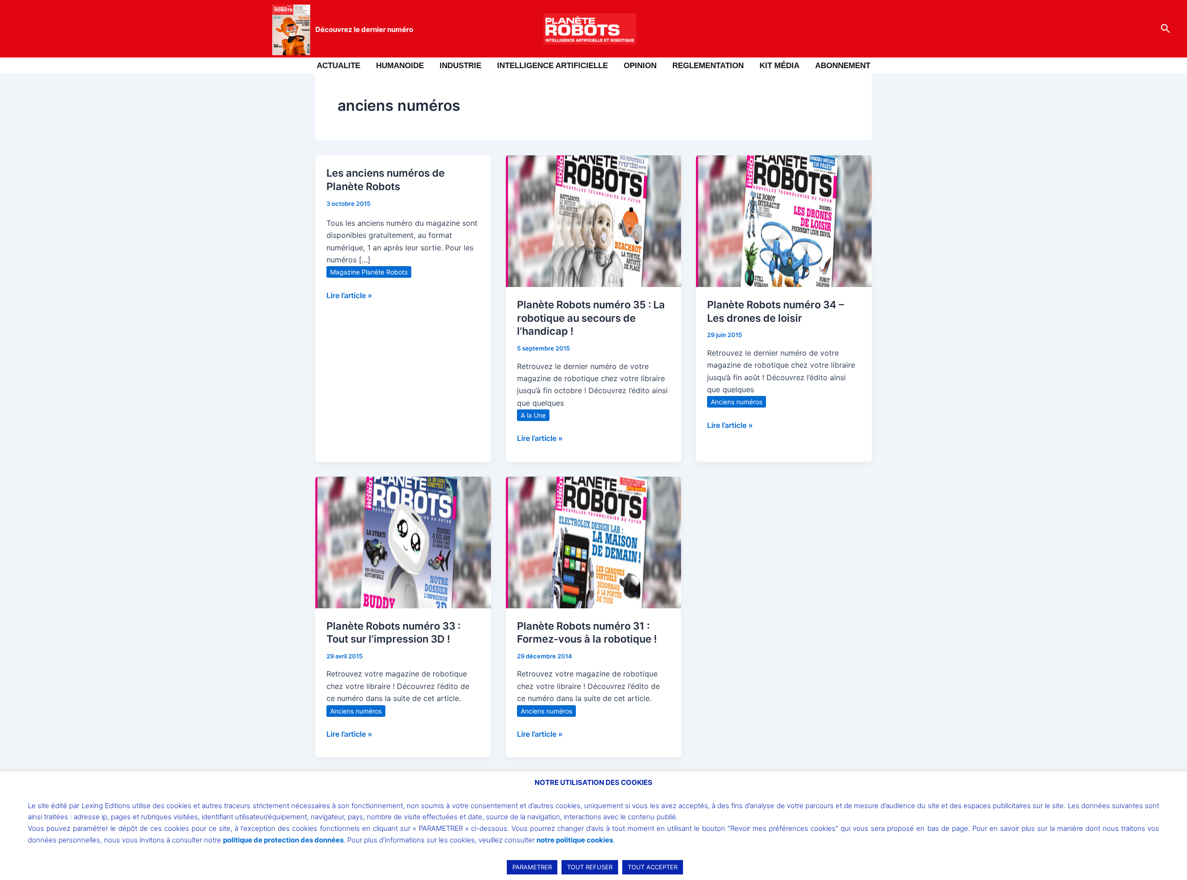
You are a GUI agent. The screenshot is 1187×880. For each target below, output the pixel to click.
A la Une (533, 415)
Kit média (779, 65)
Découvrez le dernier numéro (364, 29)
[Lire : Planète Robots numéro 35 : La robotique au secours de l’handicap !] (594, 220)
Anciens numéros (736, 402)
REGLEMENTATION (708, 65)
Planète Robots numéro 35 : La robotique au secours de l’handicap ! (591, 318)
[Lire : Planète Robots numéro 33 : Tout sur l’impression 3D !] (403, 541)
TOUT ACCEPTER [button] (652, 867)
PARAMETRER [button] (532, 867)
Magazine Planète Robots (369, 272)
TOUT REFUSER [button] (590, 867)
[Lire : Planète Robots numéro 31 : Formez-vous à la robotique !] (594, 541)
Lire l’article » (349, 294)
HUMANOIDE (400, 65)
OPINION (640, 65)
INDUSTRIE (460, 65)
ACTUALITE (338, 65)
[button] (1166, 29)
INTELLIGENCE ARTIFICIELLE (552, 65)
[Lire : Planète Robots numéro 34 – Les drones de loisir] (784, 220)
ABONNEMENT (842, 65)
